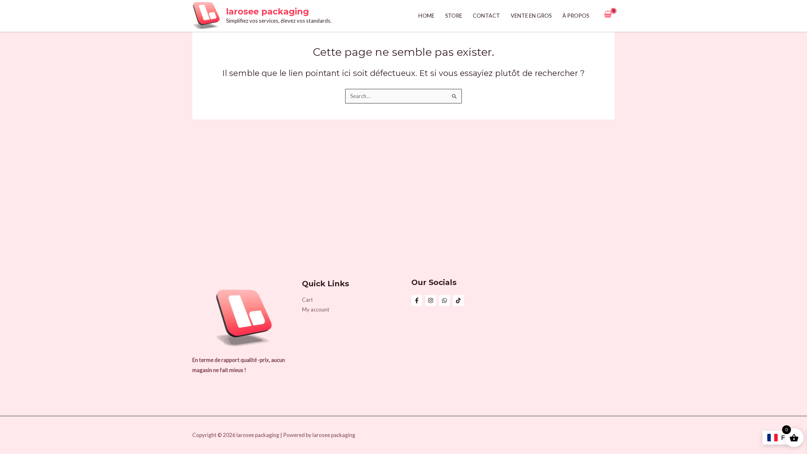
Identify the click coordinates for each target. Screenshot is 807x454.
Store (453, 15)
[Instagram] (430, 300)
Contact (486, 15)
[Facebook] (416, 300)
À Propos (575, 15)
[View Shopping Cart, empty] (608, 15)
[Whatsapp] (444, 300)
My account (315, 309)
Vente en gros (531, 15)
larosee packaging (267, 11)
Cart (307, 299)
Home (426, 15)
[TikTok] (458, 300)
